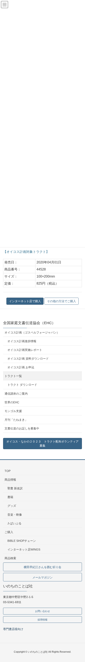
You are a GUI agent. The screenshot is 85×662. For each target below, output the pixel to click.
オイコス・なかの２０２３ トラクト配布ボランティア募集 (42, 443)
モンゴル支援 (13, 411)
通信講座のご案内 (16, 393)
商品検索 (10, 558)
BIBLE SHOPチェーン (21, 540)
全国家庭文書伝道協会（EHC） (29, 323)
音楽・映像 (14, 514)
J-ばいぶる (14, 523)
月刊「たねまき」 (16, 419)
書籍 (10, 497)
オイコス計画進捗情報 (21, 341)
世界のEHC (12, 402)
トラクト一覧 (13, 376)
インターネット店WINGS (23, 549)
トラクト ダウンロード (22, 384)
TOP (8, 471)
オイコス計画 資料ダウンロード (28, 358)
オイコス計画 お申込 (20, 367)
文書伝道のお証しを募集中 (22, 428)
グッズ (11, 505)
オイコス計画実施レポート (24, 350)
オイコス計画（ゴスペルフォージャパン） (32, 332)
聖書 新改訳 (15, 488)
